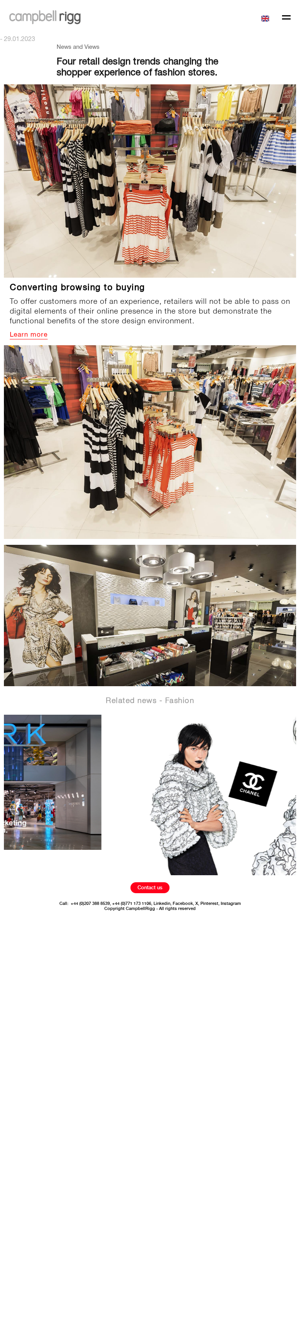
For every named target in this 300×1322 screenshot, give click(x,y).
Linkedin (162, 903)
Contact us (150, 887)
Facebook (183, 903)
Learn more (29, 335)
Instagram (231, 903)
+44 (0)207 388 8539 (90, 903)
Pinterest (209, 903)
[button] (266, 17)
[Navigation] (286, 18)
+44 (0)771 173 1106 (131, 903)
